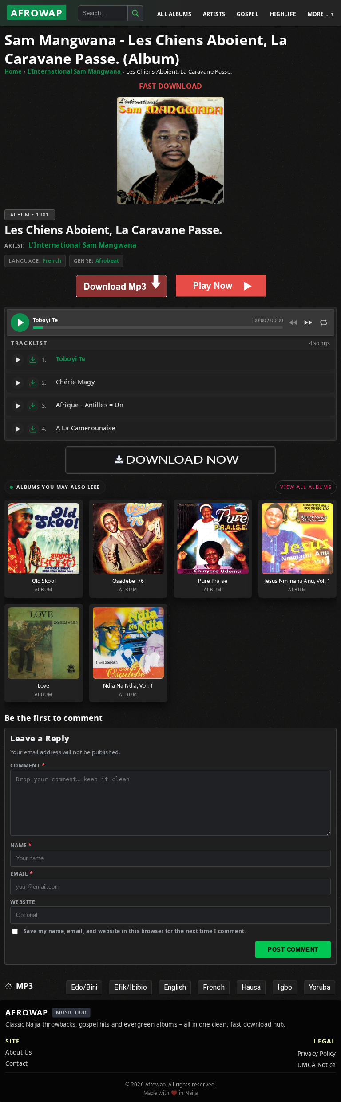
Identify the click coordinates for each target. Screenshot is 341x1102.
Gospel (247, 14)
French (52, 260)
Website (22, 902)
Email (21, 874)
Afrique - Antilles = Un (89, 405)
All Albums (174, 14)
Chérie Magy (75, 382)
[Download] (33, 360)
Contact (16, 1063)
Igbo (285, 987)
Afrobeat (107, 260)
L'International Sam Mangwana (74, 71)
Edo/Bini (84, 987)
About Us (18, 1052)
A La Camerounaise (85, 428)
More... (318, 14)
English (175, 987)
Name (21, 845)
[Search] (135, 13)
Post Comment (293, 949)
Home (13, 71)
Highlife (283, 14)
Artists (214, 14)
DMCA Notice (316, 1065)
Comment (27, 765)
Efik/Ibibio (130, 987)
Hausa (251, 987)
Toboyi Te (71, 358)
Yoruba (319, 987)
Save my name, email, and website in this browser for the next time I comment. (135, 931)
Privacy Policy (316, 1054)
